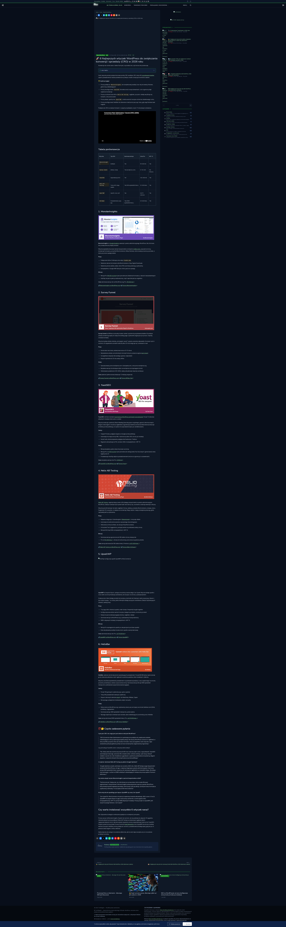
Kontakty (103, 1)
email (118, 697)
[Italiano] (136, 1)
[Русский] (127, 1)
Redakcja (106, 845)
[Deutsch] (131, 1)
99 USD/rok (130, 282)
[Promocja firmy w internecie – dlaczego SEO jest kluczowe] (111, 882)
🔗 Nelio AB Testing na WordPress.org (109, 547)
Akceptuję (188, 924)
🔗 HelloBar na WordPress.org (106, 722)
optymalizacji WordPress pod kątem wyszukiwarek (129, 417)
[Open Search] (190, 5)
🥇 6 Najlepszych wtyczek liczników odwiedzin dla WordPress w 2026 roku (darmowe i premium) (179, 40)
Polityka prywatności (175, 924)
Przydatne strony (170, 115)
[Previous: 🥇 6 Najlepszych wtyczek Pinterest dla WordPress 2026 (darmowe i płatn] (3, 5)
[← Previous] (164, 105)
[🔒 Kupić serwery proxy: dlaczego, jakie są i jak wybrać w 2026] (143, 882)
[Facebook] (99, 15)
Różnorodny (169, 112)
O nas (113, 1)
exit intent (145, 353)
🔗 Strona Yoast (121, 463)
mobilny (168, 118)
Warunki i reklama (119, 1)
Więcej (185, 5)
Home (97, 12)
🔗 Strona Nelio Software (128, 547)
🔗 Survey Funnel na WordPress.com (108, 378)
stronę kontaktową (115, 919)
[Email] (116, 15)
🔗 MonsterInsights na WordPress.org (109, 285)
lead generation (129, 824)
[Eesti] (146, 1)
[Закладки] (187, 1)
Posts (101, 12)
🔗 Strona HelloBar (121, 722)
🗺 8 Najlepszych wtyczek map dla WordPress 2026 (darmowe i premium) (179, 89)
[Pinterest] (111, 15)
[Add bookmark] (133, 55)
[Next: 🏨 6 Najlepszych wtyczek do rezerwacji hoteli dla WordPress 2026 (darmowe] (283, 5)
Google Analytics (114, 243)
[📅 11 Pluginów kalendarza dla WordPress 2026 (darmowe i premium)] (165, 80)
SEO (107, 55)
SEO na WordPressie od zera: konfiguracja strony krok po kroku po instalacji (174, 894)
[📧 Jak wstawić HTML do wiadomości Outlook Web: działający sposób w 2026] (165, 65)
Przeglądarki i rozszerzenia (158, 5)
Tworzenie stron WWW (140, 5)
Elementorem (125, 519)
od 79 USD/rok (120, 633)
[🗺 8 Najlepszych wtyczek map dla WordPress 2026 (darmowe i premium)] (165, 95)
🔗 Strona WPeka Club (126, 378)
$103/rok (119, 460)
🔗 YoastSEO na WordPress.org (107, 463)
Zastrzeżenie (108, 1)
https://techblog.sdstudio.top (167, 910)
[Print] (119, 15)
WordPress (127, 5)
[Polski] (138, 1)
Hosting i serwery (170, 127)
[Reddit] (114, 15)
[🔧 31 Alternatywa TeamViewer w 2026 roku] (165, 34)
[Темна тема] (190, 1)
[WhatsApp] (106, 15)
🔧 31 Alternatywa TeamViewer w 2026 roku (179, 30)
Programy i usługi (170, 124)
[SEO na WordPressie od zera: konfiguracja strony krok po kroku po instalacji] (175, 882)
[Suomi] (148, 1)
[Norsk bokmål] (144, 1)
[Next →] (190, 105)
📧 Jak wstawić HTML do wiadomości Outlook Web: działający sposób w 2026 (179, 59)
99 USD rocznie (112, 276)
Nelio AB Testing (103, 502)
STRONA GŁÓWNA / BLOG (115, 5)
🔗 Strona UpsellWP (122, 637)
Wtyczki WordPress (107, 12)
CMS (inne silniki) (170, 121)
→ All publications (123, 844)
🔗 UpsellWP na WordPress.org (107, 637)
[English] (129, 1)
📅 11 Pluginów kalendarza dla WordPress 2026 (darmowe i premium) (179, 74)
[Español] (134, 1)
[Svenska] (142, 1)
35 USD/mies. (108, 540)
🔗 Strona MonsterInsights (128, 285)
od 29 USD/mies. (132, 718)
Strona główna (97, 1)
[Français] (132, 1)
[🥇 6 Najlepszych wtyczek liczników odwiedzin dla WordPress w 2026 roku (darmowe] (165, 48)
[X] (101, 15)
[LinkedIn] (109, 15)
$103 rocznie (112, 452)
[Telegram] (104, 15)
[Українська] (125, 1)
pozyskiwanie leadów (148, 75)
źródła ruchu (136, 249)
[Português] (140, 1)
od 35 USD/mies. (134, 543)
